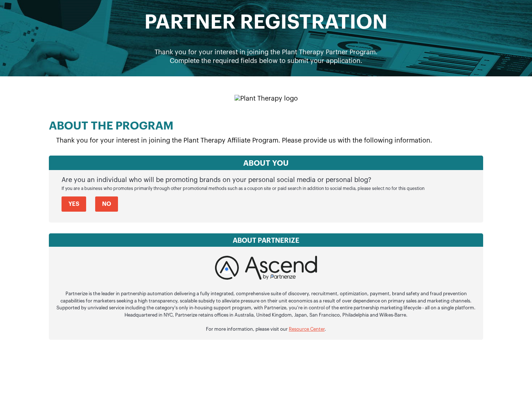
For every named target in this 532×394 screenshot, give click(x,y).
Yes (73, 204)
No (106, 204)
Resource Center (307, 329)
